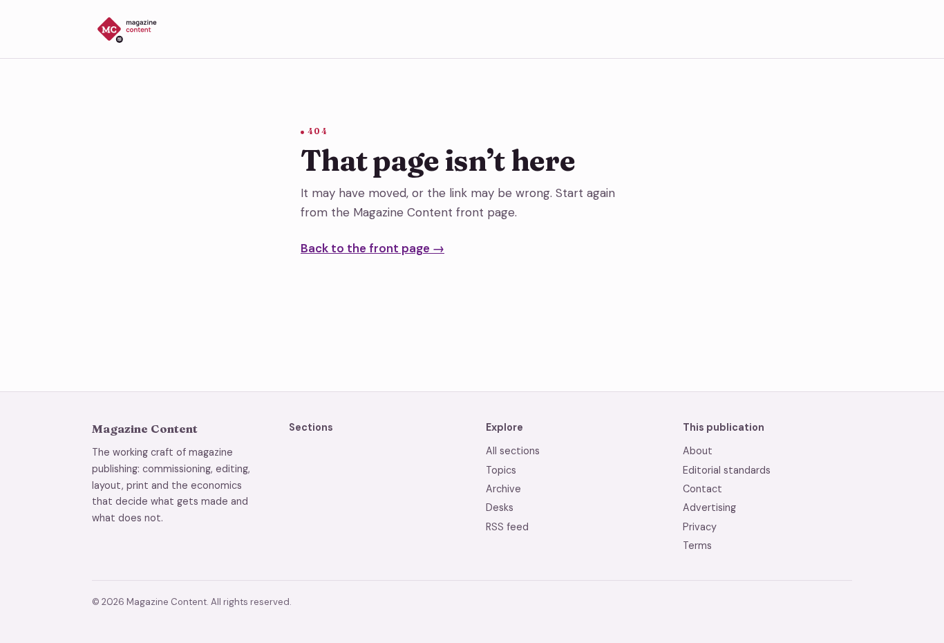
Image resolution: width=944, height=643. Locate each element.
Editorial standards (727, 470)
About (697, 451)
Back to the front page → (372, 248)
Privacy (700, 527)
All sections (513, 451)
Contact (702, 489)
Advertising (709, 507)
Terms (697, 545)
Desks (499, 507)
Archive (503, 489)
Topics (501, 470)
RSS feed (507, 527)
